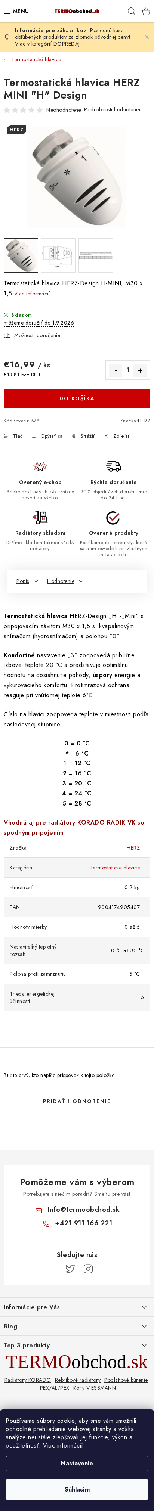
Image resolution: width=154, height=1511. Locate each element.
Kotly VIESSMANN (94, 1387)
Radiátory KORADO (27, 1380)
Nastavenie (77, 1463)
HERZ (144, 420)
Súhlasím (77, 1489)
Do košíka (77, 398)
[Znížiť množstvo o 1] (115, 370)
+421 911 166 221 (83, 1223)
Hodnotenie (60, 581)
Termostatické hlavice (115, 867)
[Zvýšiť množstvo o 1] (140, 370)
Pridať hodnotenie (77, 1101)
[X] (70, 1269)
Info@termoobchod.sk (84, 1209)
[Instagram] (88, 1269)
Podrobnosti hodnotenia (112, 109)
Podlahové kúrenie (126, 1380)
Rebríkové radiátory (78, 1380)
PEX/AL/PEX (55, 1387)
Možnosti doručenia (37, 335)
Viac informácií (63, 1445)
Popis (22, 581)
